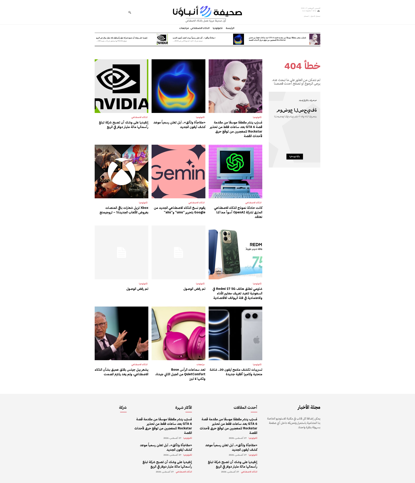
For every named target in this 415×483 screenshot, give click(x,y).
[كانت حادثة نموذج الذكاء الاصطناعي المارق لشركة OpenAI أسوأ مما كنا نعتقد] (235, 171)
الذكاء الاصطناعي (139, 117)
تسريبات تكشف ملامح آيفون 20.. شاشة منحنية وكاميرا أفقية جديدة (236, 372)
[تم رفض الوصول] (178, 252)
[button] (130, 12)
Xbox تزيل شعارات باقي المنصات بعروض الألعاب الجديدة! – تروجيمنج (124, 210)
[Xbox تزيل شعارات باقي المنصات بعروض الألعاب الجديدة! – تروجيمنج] (121, 171)
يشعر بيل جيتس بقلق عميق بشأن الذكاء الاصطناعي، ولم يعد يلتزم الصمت (121, 372)
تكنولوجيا (257, 117)
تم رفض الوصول (194, 288)
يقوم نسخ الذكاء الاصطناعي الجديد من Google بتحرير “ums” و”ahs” (179, 210)
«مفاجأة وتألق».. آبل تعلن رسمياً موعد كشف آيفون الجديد (194, 37)
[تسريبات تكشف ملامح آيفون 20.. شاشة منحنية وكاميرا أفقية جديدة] (235, 333)
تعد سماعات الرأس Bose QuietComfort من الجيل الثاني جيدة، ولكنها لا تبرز (180, 374)
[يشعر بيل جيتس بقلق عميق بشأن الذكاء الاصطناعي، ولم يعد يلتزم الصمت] (121, 333)
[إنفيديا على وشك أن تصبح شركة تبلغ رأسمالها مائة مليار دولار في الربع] (162, 39)
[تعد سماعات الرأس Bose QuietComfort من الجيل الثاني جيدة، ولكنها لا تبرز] (178, 333)
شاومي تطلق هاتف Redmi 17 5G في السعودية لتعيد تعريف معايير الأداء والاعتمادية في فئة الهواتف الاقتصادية (237, 293)
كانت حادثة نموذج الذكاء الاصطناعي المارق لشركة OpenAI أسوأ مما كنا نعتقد (238, 212)
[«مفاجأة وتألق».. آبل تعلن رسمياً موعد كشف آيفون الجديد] (238, 39)
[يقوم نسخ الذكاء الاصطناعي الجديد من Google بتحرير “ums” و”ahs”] (178, 171)
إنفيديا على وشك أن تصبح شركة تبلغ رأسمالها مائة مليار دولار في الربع (121, 37)
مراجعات (200, 364)
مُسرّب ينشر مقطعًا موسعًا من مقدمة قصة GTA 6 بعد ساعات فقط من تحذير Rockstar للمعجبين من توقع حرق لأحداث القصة (277, 38)
